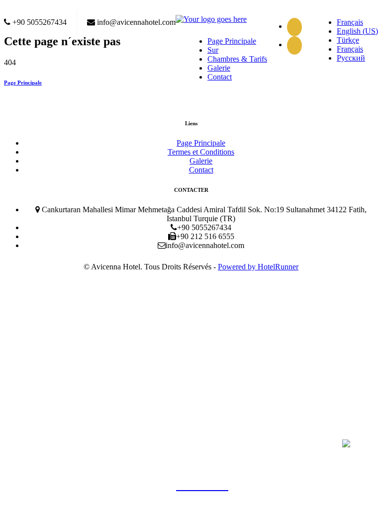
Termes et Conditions (201, 152)
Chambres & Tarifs (237, 59)
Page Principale (231, 41)
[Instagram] (297, 44)
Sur (212, 50)
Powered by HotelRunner (258, 266)
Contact (219, 77)
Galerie (218, 68)
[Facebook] (297, 26)
